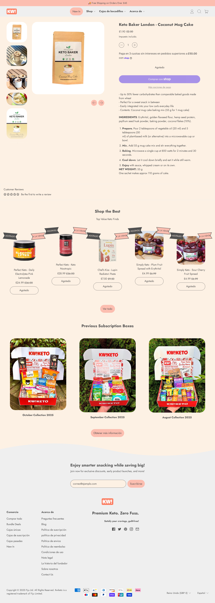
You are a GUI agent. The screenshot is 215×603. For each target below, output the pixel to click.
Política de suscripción (53, 530)
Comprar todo (14, 519)
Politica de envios (51, 541)
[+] (134, 45)
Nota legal (47, 558)
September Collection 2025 (107, 417)
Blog (43, 524)
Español (201, 593)
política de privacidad (53, 535)
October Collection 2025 (38, 415)
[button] (199, 11)
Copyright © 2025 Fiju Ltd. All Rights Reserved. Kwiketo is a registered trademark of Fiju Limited (37, 591)
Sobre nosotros (49, 569)
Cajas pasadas (14, 541)
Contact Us (47, 574)
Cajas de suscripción (18, 535)
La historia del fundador (54, 563)
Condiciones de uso (52, 552)
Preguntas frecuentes (52, 519)
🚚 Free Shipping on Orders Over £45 (107, 3)
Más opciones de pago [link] (159, 87)
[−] (121, 45)
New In (10, 546)
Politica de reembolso (53, 546)
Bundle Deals (14, 524)
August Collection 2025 (177, 417)
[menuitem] (18, 33)
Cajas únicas (13, 530)
